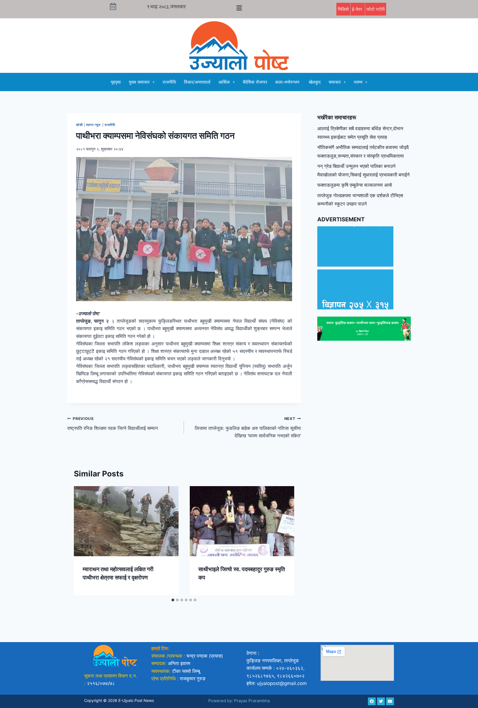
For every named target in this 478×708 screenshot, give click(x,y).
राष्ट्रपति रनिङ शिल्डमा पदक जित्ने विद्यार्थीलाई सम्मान (112, 423)
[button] (239, 8)
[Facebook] (372, 701)
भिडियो (343, 9)
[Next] (284, 540)
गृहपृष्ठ (116, 82)
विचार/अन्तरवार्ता (197, 82)
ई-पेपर (357, 9)
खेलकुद (315, 82)
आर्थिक (224, 82)
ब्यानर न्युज (93, 125)
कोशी (79, 125)
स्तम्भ (358, 82)
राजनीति (169, 82)
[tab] (173, 600)
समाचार (335, 82)
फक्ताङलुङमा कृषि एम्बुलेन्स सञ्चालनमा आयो (354, 185)
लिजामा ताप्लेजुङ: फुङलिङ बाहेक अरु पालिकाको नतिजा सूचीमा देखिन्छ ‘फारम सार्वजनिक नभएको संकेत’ (248, 427)
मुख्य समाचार (139, 82)
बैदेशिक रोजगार (255, 82)
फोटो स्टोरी (376, 9)
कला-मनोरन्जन (288, 82)
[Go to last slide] (84, 540)
